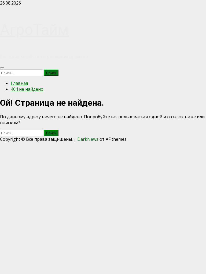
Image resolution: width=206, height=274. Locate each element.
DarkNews (87, 139)
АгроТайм (34, 30)
